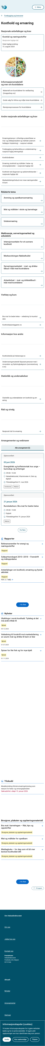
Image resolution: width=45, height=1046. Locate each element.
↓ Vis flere (22, 605)
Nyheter (7, 991)
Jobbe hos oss (9, 939)
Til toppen (39, 888)
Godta (6, 1039)
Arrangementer (9, 1003)
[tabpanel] (22, 492)
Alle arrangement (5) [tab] (22, 448)
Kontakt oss (8, 951)
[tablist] (22, 448)
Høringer (7, 1015)
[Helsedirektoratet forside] (3, 7)
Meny (39, 7)
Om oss (7, 927)
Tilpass (34, 1039)
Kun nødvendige (20, 1039)
